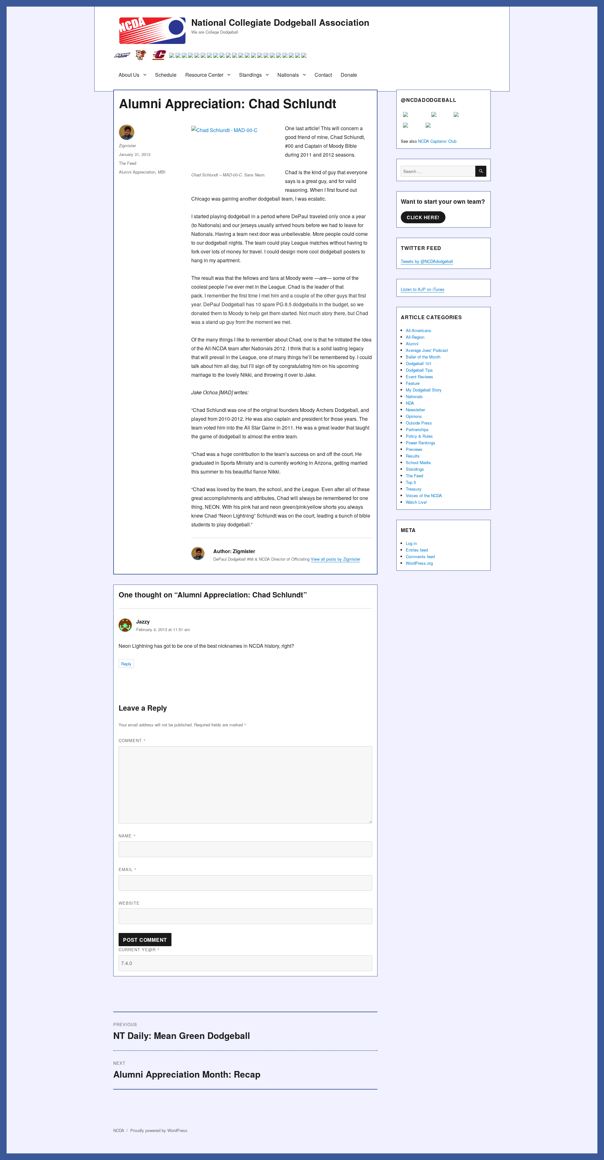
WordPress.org (419, 563)
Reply (126, 664)
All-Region (415, 337)
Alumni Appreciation (137, 172)
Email (128, 869)
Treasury (414, 489)
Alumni (412, 344)
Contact (323, 74)
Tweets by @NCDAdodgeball (427, 261)
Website (129, 903)
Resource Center (204, 74)
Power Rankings (420, 443)
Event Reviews (419, 377)
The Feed (127, 163)
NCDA (118, 1130)
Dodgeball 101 (419, 363)
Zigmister (127, 145)
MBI (161, 172)
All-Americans (418, 330)
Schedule (165, 74)
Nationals (288, 74)
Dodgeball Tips (419, 370)
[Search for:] (438, 171)
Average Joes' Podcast (427, 350)
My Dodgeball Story (424, 390)
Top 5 (411, 482)
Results (413, 456)
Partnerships (417, 429)
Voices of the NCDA (424, 495)
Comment (132, 740)
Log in (411, 543)
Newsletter (415, 410)
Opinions (414, 416)
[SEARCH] (480, 171)
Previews (414, 449)
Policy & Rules (419, 436)
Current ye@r (139, 949)
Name (127, 836)
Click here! (423, 217)
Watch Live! (416, 502)
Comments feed (420, 556)
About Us (129, 74)
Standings (250, 74)
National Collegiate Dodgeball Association (280, 22)
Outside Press (419, 423)
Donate (349, 74)
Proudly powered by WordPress (158, 1130)
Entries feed (417, 550)
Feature (413, 383)
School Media (418, 462)
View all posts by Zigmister (335, 559)
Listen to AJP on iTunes (423, 289)
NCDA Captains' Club (437, 141)
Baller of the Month (423, 357)
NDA (410, 403)
